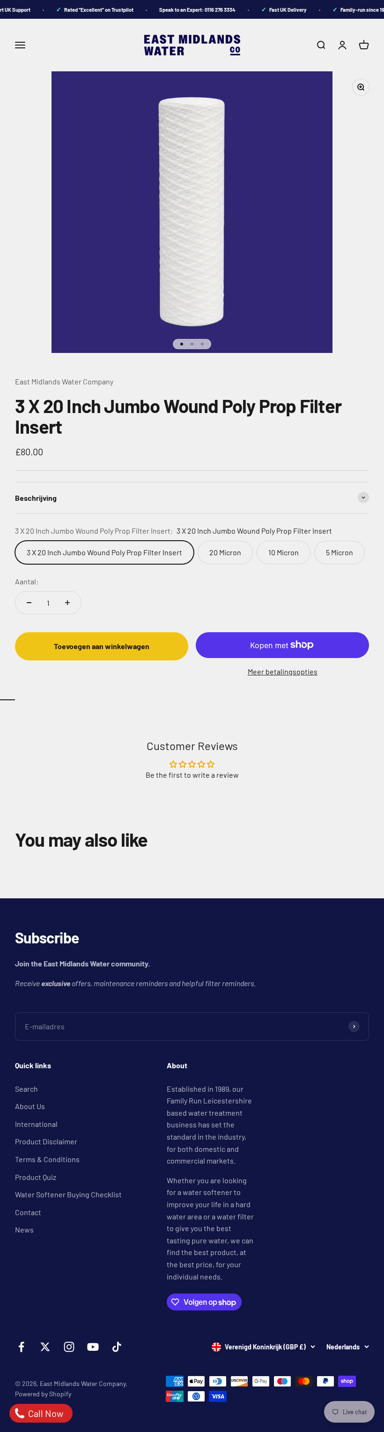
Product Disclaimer (46, 1141)
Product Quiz (35, 1176)
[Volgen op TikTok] (117, 1346)
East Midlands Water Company (64, 381)
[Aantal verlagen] (29, 602)
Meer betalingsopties (283, 671)
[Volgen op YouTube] (93, 1346)
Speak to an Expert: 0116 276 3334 (192, 9)
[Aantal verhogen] (67, 602)
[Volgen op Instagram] (69, 1346)
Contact (28, 1212)
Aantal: (26, 581)
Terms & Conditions (47, 1159)
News (24, 1229)
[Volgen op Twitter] (45, 1346)
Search (26, 1088)
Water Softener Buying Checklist (68, 1194)
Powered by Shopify (43, 1394)
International (36, 1123)
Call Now (44, 1413)
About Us (30, 1106)
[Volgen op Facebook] (21, 1346)
